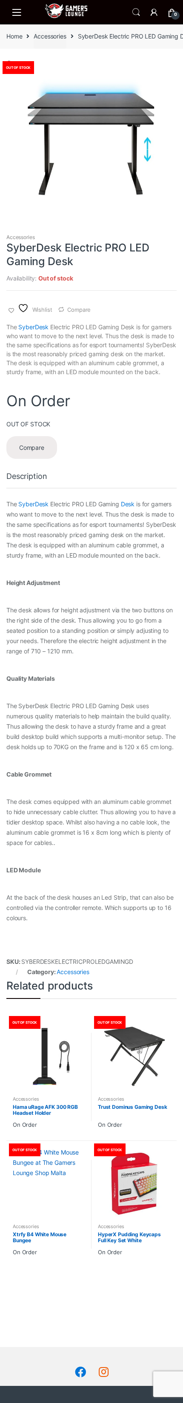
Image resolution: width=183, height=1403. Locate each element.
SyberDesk (33, 327)
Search (136, 12)
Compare (79, 309)
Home (14, 36)
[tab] (26, 480)
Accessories (50, 36)
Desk (127, 504)
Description (26, 477)
